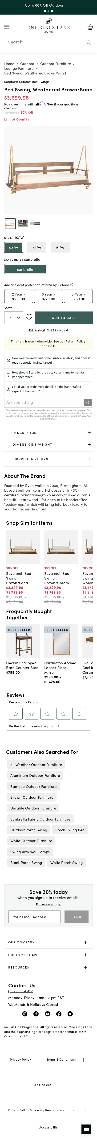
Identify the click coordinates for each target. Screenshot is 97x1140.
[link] (48, 433)
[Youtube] (48, 1013)
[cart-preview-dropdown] (90, 27)
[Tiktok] (37, 1013)
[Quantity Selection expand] (19, 318)
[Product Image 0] (10, 223)
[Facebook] (60, 1013)
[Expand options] (89, 432)
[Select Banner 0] (45, 11)
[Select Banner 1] (48, 11)
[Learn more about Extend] (71, 284)
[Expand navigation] (10, 26)
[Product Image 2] (35, 223)
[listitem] (36, 764)
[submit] (89, 42)
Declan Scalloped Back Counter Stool (22, 665)
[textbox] (13, 317)
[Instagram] (25, 1013)
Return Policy (75, 341)
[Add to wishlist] (29, 317)
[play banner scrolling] (52, 11)
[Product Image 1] (23, 223)
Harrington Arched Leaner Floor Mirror (60, 667)
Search (15, 41)
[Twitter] (71, 1013)
